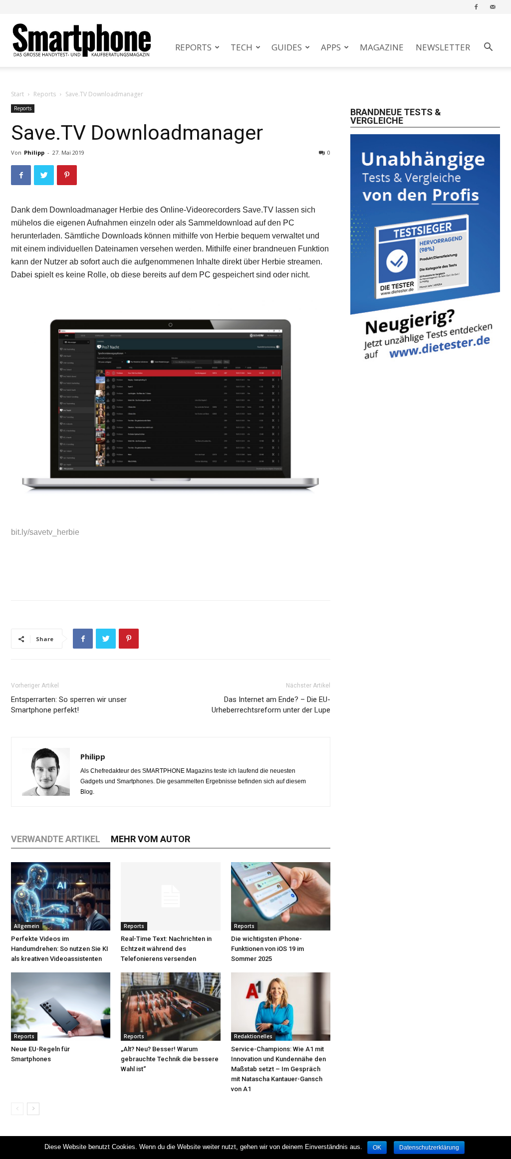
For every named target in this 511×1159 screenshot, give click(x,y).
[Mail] (492, 6)
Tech (242, 47)
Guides (286, 47)
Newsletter (443, 47)
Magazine (382, 47)
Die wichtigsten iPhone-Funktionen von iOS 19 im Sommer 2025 (267, 948)
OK (377, 1147)
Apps (331, 47)
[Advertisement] (170, 567)
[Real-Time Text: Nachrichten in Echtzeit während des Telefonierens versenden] (170, 896)
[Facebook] (476, 6)
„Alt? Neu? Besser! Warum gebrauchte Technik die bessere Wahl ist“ (170, 1059)
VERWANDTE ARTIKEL (55, 839)
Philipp (34, 152)
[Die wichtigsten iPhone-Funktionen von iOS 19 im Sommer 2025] (280, 896)
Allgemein (26, 926)
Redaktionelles (253, 1036)
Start (17, 94)
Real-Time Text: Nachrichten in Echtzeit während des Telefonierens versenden (166, 948)
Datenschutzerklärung (429, 1147)
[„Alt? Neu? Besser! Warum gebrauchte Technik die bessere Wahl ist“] (170, 1006)
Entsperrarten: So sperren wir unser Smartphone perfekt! (69, 704)
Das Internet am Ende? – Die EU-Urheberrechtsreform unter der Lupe (271, 704)
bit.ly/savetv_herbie (45, 532)
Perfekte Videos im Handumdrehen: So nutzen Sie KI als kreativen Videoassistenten (59, 948)
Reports (193, 47)
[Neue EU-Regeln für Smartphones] (60, 1006)
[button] (488, 48)
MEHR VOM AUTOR (150, 839)
